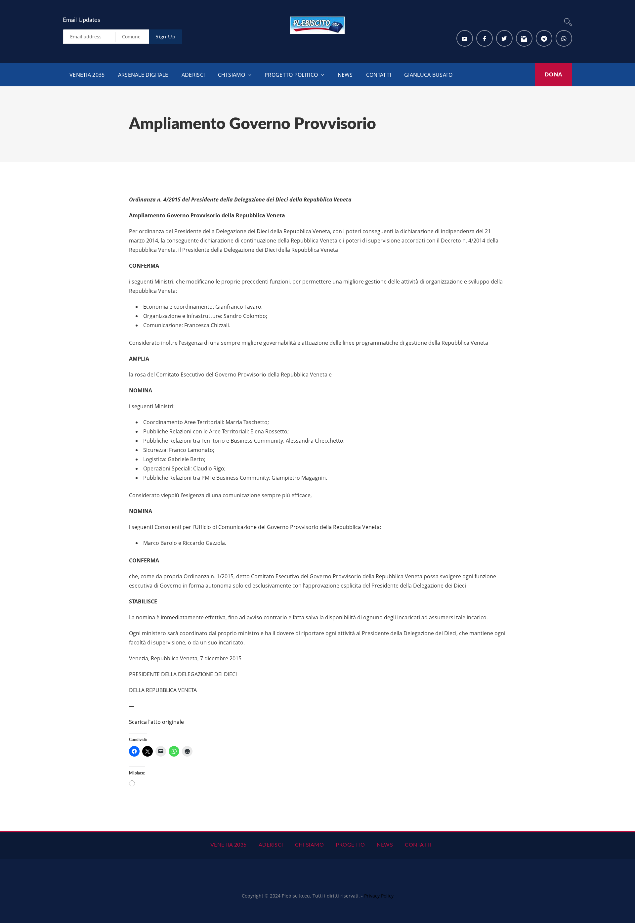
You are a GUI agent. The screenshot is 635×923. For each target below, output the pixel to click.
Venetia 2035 (87, 74)
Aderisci (271, 845)
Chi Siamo (309, 845)
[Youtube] (464, 38)
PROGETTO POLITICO (291, 74)
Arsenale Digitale (143, 74)
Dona (553, 74)
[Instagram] (524, 38)
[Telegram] (544, 38)
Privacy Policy (379, 896)
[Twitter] (504, 38)
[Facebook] (484, 38)
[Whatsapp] (564, 38)
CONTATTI (378, 74)
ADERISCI (193, 74)
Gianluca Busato (428, 74)
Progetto (350, 845)
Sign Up (165, 36)
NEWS (345, 74)
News (385, 845)
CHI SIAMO (231, 74)
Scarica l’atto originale (156, 721)
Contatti (418, 845)
